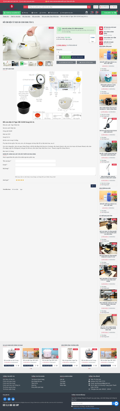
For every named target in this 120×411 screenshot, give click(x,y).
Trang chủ (6, 16)
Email (4, 165)
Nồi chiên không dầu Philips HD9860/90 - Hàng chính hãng (108, 108)
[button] (6, 63)
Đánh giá (5, 180)
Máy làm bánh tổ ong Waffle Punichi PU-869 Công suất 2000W (108, 280)
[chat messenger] (116, 404)
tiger (21, 189)
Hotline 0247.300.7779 (67, 62)
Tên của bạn (6, 161)
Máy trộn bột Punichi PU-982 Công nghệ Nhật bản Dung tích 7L (108, 304)
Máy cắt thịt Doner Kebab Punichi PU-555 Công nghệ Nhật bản (108, 328)
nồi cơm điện (15, 189)
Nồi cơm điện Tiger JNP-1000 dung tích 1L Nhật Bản (50, 360)
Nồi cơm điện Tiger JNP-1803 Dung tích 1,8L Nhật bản (31, 360)
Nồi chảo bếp (26, 16)
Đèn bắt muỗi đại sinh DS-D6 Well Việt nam (108, 62)
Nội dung (5, 168)
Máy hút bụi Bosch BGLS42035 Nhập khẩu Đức (108, 131)
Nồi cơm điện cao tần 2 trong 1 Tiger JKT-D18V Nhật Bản (12, 360)
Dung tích (59, 49)
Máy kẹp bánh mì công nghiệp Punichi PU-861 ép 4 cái (108, 256)
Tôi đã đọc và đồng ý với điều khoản (86, 407)
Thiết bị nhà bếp (15, 16)
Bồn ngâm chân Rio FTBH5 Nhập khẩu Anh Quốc (108, 85)
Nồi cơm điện (36, 16)
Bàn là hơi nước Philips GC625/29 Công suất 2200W (108, 177)
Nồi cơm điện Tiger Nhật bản (50, 16)
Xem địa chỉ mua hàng (87, 62)
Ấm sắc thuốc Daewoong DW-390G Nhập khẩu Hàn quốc (108, 154)
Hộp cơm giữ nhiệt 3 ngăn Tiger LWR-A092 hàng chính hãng (70, 360)
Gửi (92, 186)
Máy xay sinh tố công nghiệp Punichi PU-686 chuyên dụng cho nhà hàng (108, 233)
